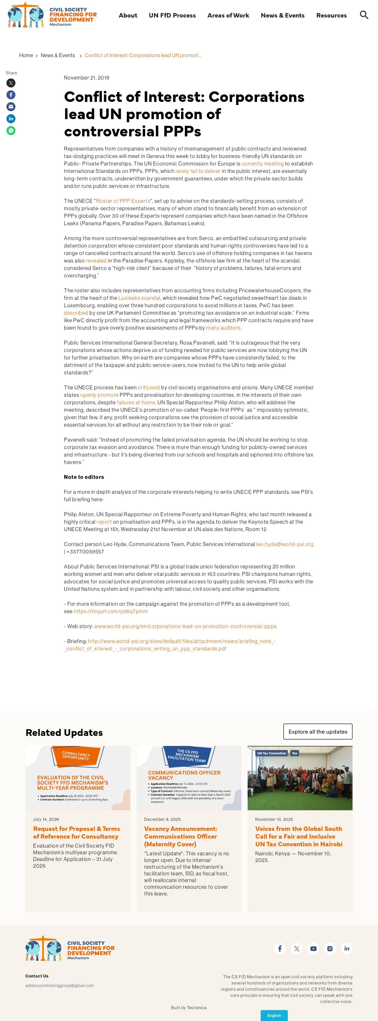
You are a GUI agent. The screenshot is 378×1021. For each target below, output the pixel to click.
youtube (313, 945)
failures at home (136, 402)
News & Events (58, 55)
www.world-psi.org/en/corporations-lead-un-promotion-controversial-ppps (185, 626)
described (76, 313)
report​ (104, 521)
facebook (280, 945)
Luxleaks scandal (139, 298)
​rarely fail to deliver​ (198, 171)
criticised (149, 387)
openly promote (99, 395)
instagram (330, 945)
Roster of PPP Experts (123, 201)
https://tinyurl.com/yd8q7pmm (111, 611)
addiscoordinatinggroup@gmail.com (59, 985)
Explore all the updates (318, 731)
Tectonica (197, 1007)
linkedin (347, 945)
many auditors (223, 327)
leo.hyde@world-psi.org (285, 544)
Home (26, 55)
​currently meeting (263, 163)
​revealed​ (96, 260)
